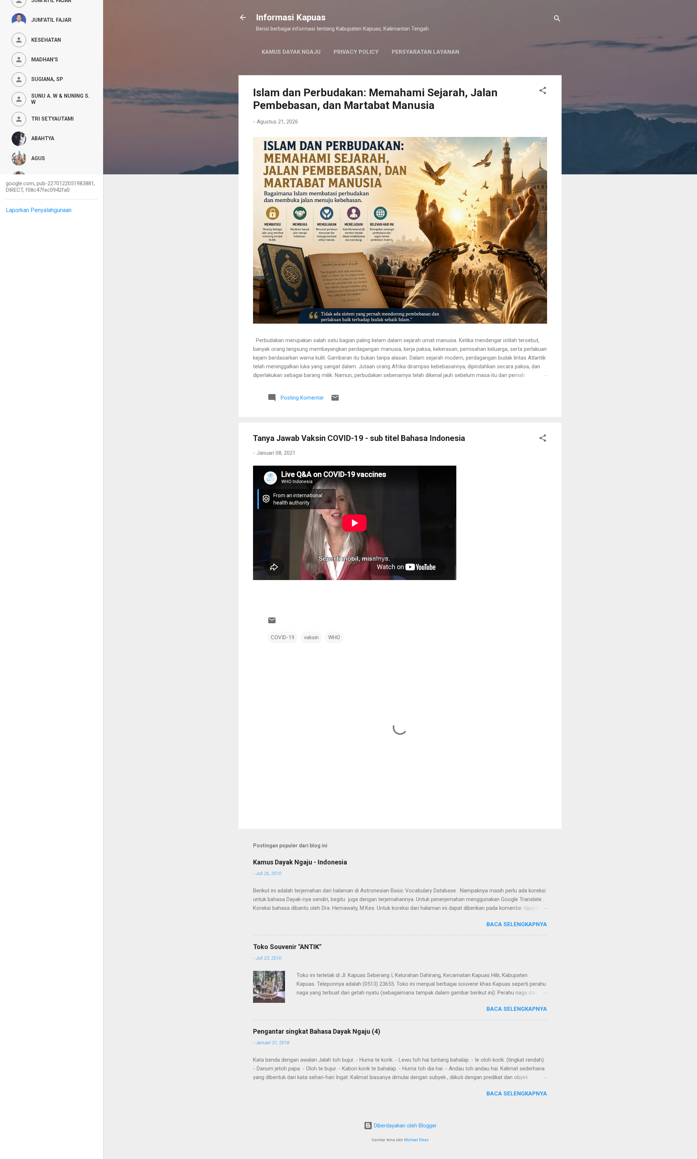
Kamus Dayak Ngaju (291, 52)
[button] (542, 91)
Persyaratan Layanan (425, 52)
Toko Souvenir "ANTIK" (287, 947)
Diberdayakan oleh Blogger (404, 1125)
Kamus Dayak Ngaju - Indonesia (300, 862)
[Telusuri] (557, 20)
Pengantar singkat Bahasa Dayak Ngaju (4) (316, 1031)
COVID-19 (282, 637)
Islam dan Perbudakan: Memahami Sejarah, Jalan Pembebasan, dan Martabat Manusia (375, 99)
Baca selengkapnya (516, 924)
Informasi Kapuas (291, 17)
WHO (334, 637)
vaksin (311, 637)
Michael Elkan (416, 1140)
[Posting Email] (335, 400)
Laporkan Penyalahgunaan (39, 210)
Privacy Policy (356, 52)
